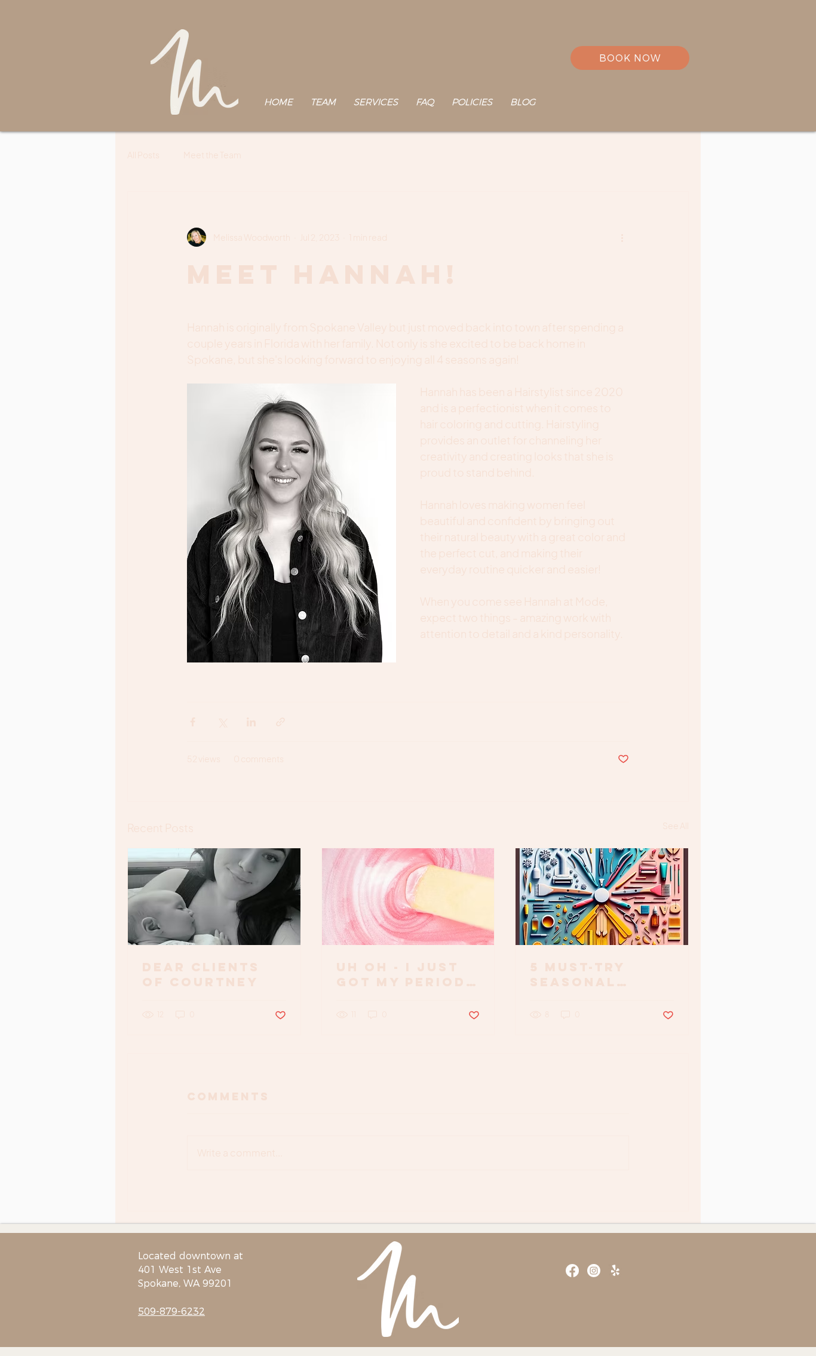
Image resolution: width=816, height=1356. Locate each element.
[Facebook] (572, 1270)
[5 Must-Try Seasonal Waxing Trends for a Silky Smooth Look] (602, 896)
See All (675, 825)
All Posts (143, 154)
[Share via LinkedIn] (251, 722)
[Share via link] (280, 722)
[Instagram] (593, 1270)
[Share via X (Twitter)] (222, 722)
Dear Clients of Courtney (201, 974)
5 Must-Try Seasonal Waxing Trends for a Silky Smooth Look (597, 974)
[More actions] (622, 237)
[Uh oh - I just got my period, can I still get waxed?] (408, 896)
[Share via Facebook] (192, 722)
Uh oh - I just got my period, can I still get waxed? (404, 974)
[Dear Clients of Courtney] (214, 896)
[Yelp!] (615, 1270)
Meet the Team (212, 154)
